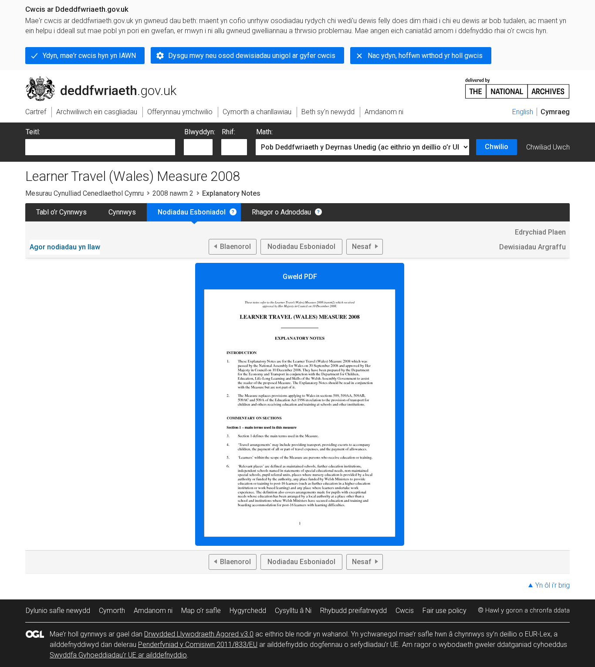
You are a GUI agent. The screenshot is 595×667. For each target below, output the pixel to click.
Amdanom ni (153, 610)
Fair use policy (445, 610)
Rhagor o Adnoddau (281, 212)
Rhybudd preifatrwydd (353, 610)
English (522, 112)
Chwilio (496, 147)
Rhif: (228, 132)
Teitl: (33, 132)
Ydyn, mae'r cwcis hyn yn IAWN (89, 55)
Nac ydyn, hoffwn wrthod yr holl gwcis (425, 55)
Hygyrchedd (248, 610)
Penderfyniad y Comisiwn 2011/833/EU (197, 644)
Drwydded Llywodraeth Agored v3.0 (199, 634)
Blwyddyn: (199, 132)
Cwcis (405, 610)
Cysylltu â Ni (293, 610)
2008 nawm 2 (172, 193)
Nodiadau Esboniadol (192, 212)
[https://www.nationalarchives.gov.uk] (517, 84)
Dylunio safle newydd (58, 610)
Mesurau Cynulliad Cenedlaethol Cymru (84, 193)
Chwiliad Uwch (548, 147)
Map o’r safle (201, 610)
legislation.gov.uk (97, 80)
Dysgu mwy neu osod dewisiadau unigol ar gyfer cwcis (251, 55)
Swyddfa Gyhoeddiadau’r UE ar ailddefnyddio (118, 655)
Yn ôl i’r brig (552, 585)
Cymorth (112, 610)
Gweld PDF (300, 276)
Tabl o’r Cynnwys (61, 212)
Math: (264, 132)
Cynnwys (122, 212)
